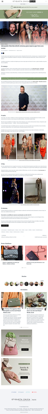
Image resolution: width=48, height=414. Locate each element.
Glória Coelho (35, 81)
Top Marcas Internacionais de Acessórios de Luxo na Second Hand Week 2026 (36, 310)
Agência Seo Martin (24, 412)
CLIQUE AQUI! (5, 225)
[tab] (20, 327)
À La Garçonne (41, 170)
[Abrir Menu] (2, 1)
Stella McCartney (35, 68)
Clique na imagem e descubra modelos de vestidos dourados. (30, 204)
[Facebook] (2, 53)
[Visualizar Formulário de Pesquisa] (46, 1)
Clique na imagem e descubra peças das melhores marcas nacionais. (29, 160)
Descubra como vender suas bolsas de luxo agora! (17, 79)
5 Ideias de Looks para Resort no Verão (8, 236)
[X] (3, 53)
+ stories (42, 280)
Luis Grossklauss (5, 50)
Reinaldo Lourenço (42, 81)
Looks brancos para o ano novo (41, 236)
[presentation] (12, 253)
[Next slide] (45, 309)
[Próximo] (45, 256)
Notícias (20, 50)
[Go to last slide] (2, 256)
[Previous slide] (2, 309)
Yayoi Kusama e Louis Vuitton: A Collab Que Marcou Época (10, 310)
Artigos (18, 50)
